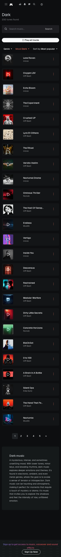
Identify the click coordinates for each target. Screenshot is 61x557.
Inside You (28, 252)
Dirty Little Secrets (32, 312)
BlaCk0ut (28, 342)
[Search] (34, 4)
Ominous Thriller (31, 192)
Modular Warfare (32, 297)
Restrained (29, 282)
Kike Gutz (27, 391)
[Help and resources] (41, 4)
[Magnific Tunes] (11, 4)
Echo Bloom (29, 88)
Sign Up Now (31, 551)
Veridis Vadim (30, 163)
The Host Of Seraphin (34, 207)
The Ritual (28, 148)
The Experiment (31, 103)
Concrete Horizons (33, 327)
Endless (27, 222)
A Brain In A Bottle (32, 372)
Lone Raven (29, 58)
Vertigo (27, 237)
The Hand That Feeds (34, 402)
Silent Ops (28, 387)
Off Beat (27, 76)
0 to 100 (27, 357)
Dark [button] (21, 48)
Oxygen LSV (29, 73)
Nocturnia (28, 417)
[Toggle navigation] (6, 4)
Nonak (26, 196)
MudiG (26, 226)
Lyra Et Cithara (31, 133)
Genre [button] (7, 48)
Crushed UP (29, 118)
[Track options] (53, 59)
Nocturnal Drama (32, 178)
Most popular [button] (44, 48)
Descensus (29, 267)
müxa (26, 61)
